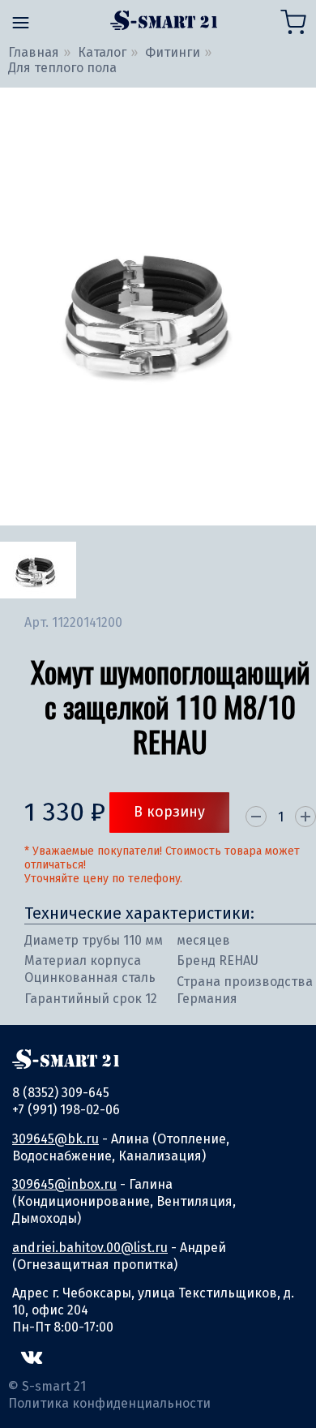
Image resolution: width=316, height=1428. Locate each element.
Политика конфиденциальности (109, 1403)
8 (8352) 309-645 (60, 1092)
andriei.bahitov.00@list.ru (90, 1247)
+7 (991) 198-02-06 (66, 1109)
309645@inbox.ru (64, 1184)
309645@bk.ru (55, 1139)
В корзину (169, 812)
